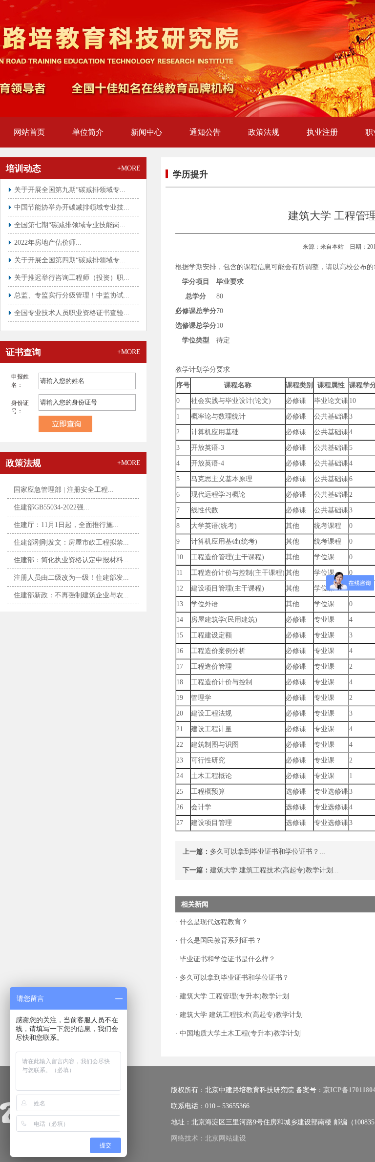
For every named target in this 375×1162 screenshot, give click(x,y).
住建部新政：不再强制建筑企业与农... (71, 595)
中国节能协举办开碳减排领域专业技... (71, 200)
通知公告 (205, 132)
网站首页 (29, 132)
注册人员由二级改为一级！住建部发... (71, 577)
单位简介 (88, 132)
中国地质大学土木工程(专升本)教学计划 (239, 1033)
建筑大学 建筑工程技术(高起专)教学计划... (274, 870)
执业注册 (322, 132)
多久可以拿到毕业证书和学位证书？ (233, 977)
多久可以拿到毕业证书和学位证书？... (267, 851)
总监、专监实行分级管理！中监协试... (71, 288)
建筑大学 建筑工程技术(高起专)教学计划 (240, 1014)
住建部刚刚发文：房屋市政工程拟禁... (71, 542)
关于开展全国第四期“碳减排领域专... (69, 253)
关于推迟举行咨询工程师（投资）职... (71, 271)
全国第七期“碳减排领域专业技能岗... (69, 218)
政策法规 (263, 132)
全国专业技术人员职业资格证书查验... (71, 306)
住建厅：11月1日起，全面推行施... (66, 524)
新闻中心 (146, 132)
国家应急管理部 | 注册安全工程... (64, 489)
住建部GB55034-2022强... (51, 507)
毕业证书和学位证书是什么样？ (226, 959)
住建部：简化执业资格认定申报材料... (71, 560)
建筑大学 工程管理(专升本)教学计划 (233, 996)
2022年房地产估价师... (48, 235)
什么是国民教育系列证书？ (220, 940)
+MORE (129, 168)
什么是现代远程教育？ (213, 922)
